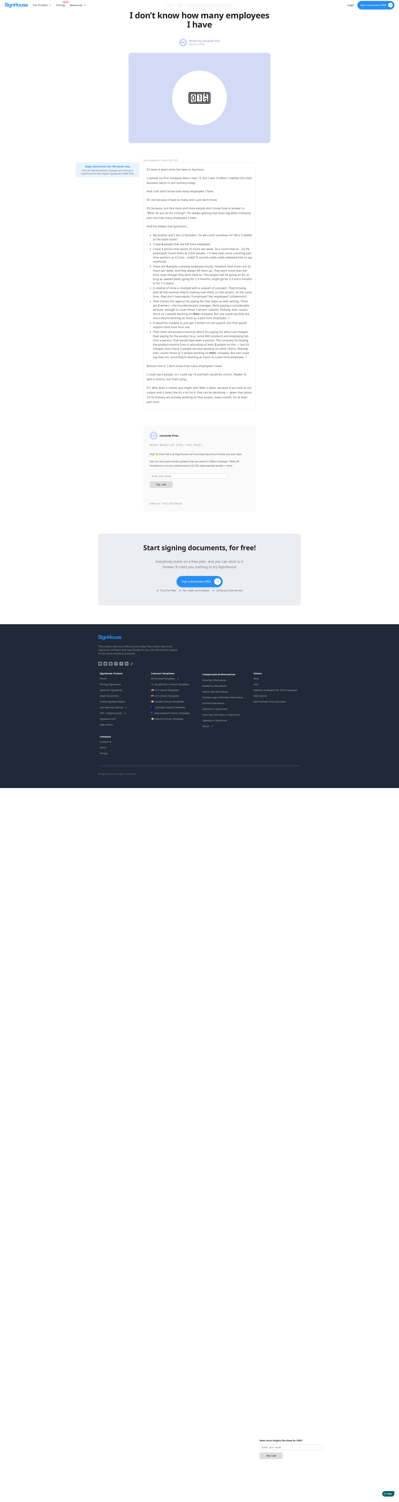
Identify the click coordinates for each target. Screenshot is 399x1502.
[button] (42, 5)
